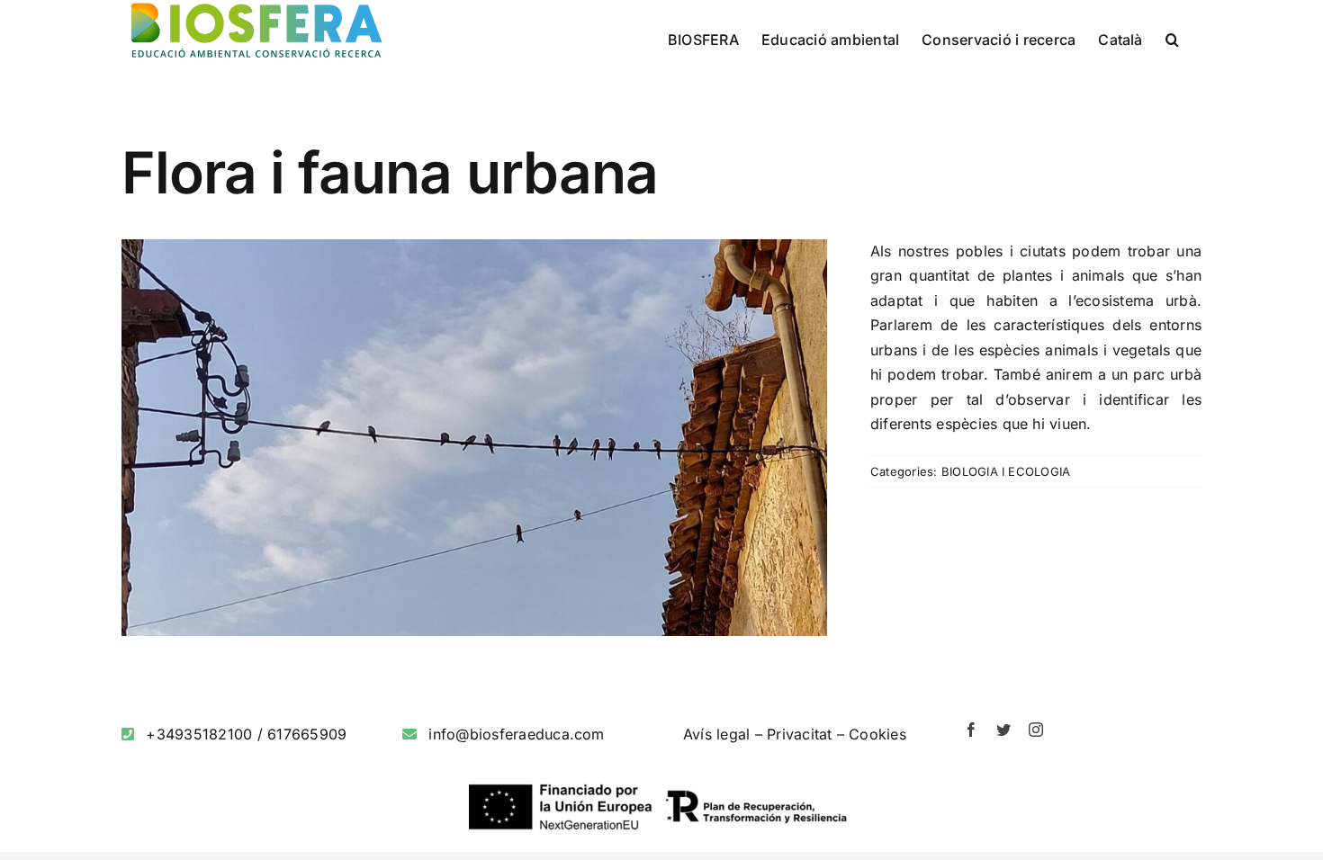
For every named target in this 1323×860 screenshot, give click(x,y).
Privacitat (799, 734)
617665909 (306, 734)
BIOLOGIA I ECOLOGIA (1006, 471)
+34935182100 (199, 734)
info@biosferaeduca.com (516, 734)
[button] (1172, 38)
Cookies (877, 734)
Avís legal (716, 734)
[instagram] (1036, 729)
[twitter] (1003, 729)
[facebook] (971, 729)
